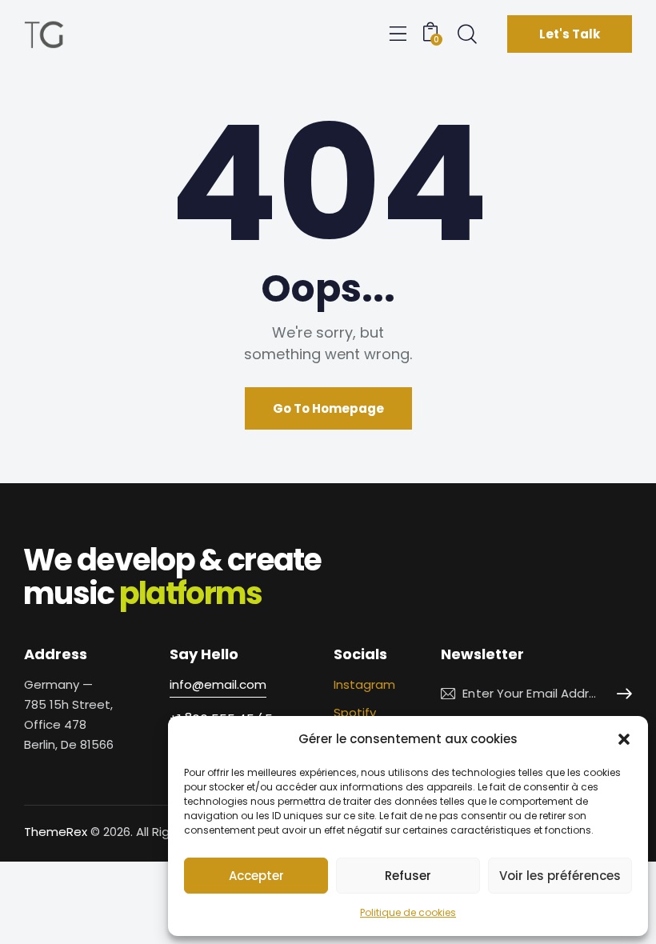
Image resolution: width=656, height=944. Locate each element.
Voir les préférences (560, 875)
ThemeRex (55, 831)
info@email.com (218, 684)
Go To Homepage (328, 408)
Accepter (256, 875)
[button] (624, 739)
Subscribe (620, 694)
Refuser (408, 875)
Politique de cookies (408, 912)
